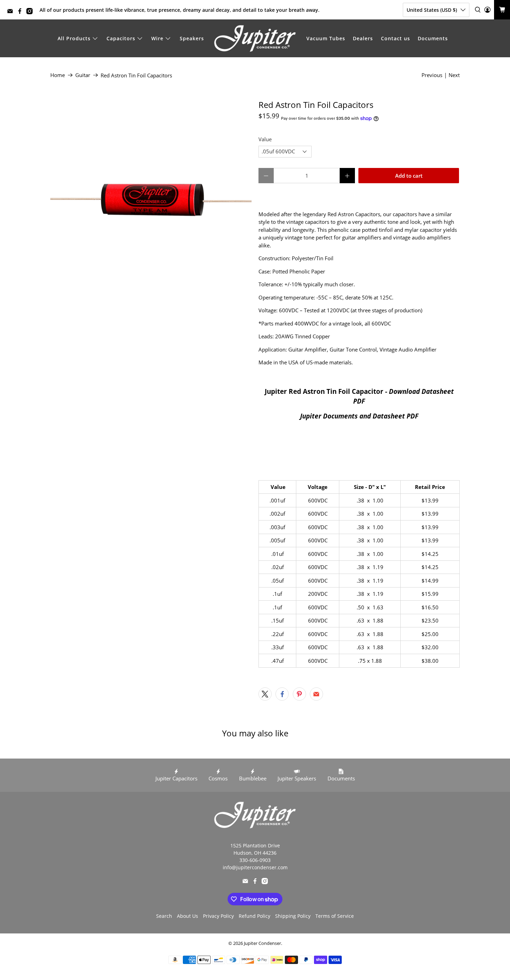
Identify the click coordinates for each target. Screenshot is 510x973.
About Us (187, 916)
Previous (432, 74)
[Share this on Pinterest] (299, 694)
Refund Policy (254, 916)
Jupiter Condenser (262, 943)
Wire (157, 38)
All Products (74, 38)
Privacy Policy (218, 916)
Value (265, 139)
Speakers (192, 38)
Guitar (82, 75)
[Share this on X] (265, 694)
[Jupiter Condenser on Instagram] (31, 12)
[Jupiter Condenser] (255, 38)
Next (454, 74)
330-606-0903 (255, 860)
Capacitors (121, 38)
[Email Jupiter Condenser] (12, 12)
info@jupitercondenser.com (255, 867)
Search (164, 916)
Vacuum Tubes (325, 38)
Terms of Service (334, 916)
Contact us (395, 38)
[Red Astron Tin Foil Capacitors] (151, 200)
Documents (433, 38)
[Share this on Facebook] (282, 694)
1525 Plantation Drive (255, 845)
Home (57, 75)
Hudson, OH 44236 (255, 852)
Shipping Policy (293, 916)
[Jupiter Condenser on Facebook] (21, 12)
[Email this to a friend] (316, 694)
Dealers (363, 38)
